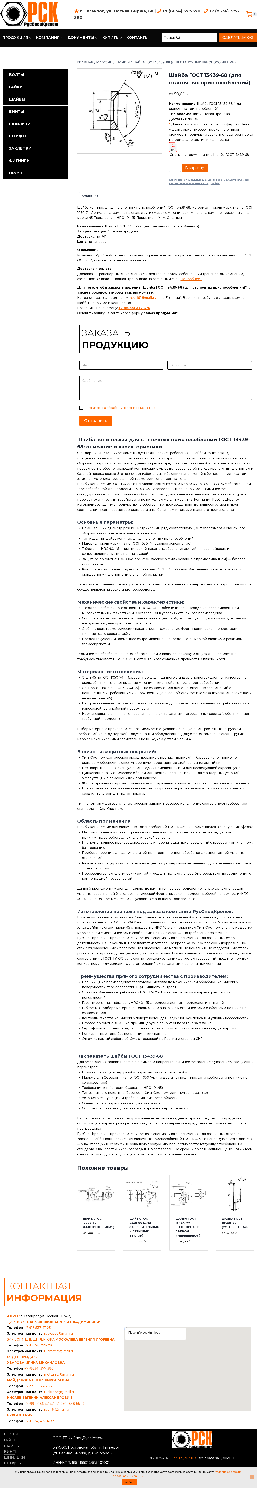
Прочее (17, 173)
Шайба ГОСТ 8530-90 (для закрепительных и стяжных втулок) (144, 1227)
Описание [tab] (90, 196)
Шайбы (215, 183)
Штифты (19, 136)
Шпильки (19, 124)
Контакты (137, 37)
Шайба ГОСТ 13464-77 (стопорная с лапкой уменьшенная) (187, 1227)
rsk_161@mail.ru (143, 298)
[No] (252, 1477)
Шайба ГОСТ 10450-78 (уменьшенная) (235, 1223)
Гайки (16, 87)
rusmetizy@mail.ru (59, 1351)
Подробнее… (191, 279)
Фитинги (19, 161)
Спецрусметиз (183, 1458)
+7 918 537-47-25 (37, 1328)
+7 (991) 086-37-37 (39, 1386)
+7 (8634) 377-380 (39, 1369)
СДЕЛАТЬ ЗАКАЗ (237, 37)
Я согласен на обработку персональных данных (120, 408)
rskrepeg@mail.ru (58, 1333)
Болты (16, 75)
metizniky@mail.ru (59, 1374)
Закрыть (129, 1482)
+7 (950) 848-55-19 (69, 1404)
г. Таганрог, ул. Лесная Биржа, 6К (117, 11)
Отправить (95, 420)
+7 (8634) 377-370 (181, 11)
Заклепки (20, 148)
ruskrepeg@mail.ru (59, 1392)
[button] (156, 73)
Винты (16, 111)
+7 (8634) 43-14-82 (39, 1421)
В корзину (194, 168)
